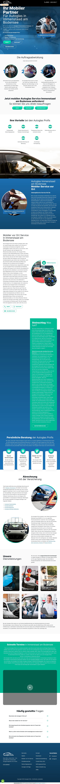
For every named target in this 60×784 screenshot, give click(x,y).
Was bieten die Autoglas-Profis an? (18, 716)
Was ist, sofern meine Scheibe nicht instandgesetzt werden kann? (25, 731)
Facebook (54, 756)
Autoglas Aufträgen (35, 659)
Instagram (54, 759)
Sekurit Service (48, 542)
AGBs (37, 769)
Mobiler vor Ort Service (27, 758)
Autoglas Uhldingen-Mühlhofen (12, 509)
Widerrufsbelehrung (41, 767)
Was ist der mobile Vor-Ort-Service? (18, 720)
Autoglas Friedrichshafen (10, 504)
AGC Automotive (35, 542)
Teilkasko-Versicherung (10, 488)
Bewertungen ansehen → (40, 783)
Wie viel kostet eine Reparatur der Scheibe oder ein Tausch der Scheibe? (25, 737)
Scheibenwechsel (26, 761)
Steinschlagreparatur (27, 764)
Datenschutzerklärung (41, 758)
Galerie (23, 756)
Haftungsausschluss (41, 764)
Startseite (24, 753)
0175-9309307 (6, 764)
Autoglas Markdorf (9, 505)
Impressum (38, 756)
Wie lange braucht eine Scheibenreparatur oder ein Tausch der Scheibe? (25, 726)
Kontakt (38, 753)
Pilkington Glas (52, 541)
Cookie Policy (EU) (40, 761)
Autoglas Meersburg (9, 507)
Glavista (41, 542)
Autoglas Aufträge (26, 767)
